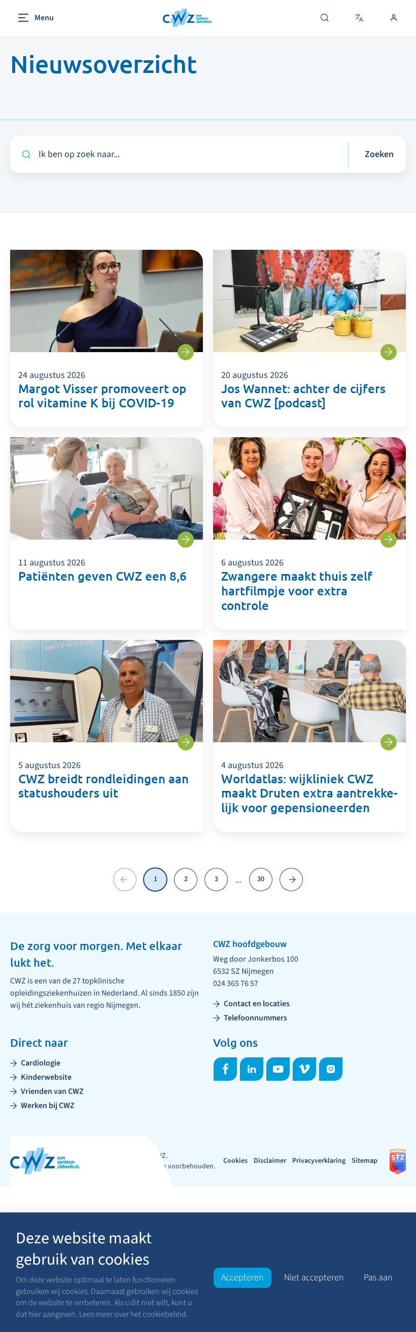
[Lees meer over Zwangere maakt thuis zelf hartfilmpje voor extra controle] (388, 539)
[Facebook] (225, 1069)
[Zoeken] (325, 18)
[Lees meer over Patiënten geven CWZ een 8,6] (186, 539)
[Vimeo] (304, 1069)
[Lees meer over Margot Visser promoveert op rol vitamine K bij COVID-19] (186, 352)
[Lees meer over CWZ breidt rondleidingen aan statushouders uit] (186, 742)
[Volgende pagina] (291, 879)
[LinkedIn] (251, 1069)
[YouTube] (278, 1069)
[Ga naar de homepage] (187, 18)
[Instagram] (331, 1069)
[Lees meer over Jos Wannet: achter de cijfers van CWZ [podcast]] (388, 352)
